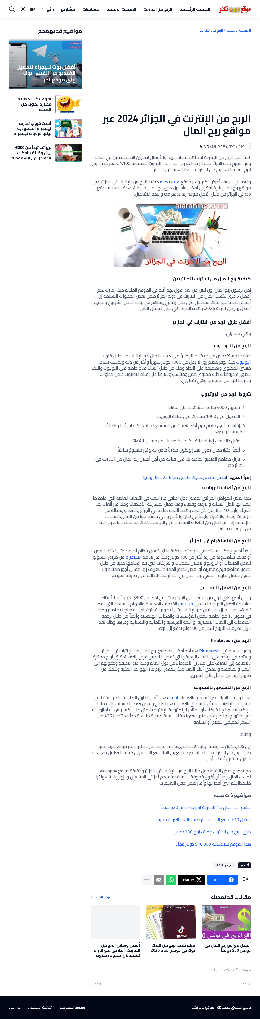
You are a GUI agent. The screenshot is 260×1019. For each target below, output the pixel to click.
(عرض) (204, 146)
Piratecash (209, 651)
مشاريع (68, 9)
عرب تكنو (170, 181)
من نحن (14, 1007)
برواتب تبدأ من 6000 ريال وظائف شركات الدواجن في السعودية (31, 152)
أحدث (243, 983)
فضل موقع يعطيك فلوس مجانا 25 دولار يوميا (184, 477)
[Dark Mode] (25, 9)
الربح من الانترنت (157, 9)
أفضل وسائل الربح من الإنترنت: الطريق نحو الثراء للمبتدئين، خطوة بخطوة (117, 950)
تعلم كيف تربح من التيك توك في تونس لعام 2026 (173, 947)
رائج (50, 9)
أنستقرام (134, 557)
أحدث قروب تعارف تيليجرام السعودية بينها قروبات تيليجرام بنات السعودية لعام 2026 (32, 128)
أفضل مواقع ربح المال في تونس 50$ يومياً (227, 947)
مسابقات (90, 9)
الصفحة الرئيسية (194, 9)
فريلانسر (185, 604)
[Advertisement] (171, 72)
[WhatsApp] (171, 880)
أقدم (98, 983)
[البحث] (14, 9)
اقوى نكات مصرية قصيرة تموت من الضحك (34, 104)
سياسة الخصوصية (72, 1007)
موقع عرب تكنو (202, 1007)
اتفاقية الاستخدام (39, 1007)
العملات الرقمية (121, 9)
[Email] (159, 880)
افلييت (172, 697)
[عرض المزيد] (147, 880)
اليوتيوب (243, 362)
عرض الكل (103, 897)
